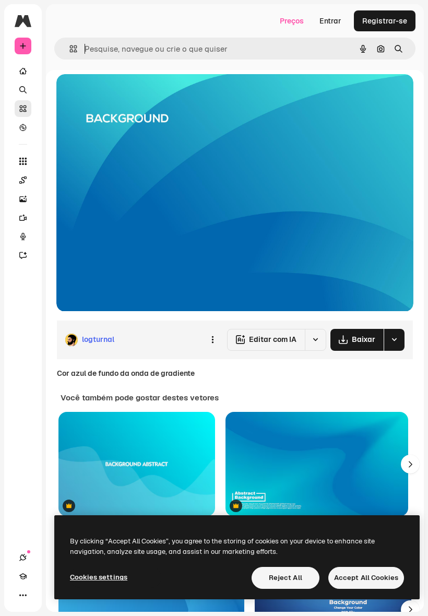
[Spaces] (23, 180)
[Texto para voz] (23, 236)
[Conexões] (23, 557)
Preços (292, 21)
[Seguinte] (410, 464)
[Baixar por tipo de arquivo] (394, 340)
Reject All (285, 577)
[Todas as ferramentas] (23, 161)
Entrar (330, 21)
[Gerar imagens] (23, 199)
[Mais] (23, 595)
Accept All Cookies (366, 577)
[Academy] (23, 576)
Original (123, 94)
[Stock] (23, 108)
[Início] (23, 71)
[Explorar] (23, 127)
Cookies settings (98, 577)
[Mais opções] (212, 339)
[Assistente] (23, 255)
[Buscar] (23, 89)
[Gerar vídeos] (23, 217)
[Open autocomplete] (69, 49)
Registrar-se (384, 21)
